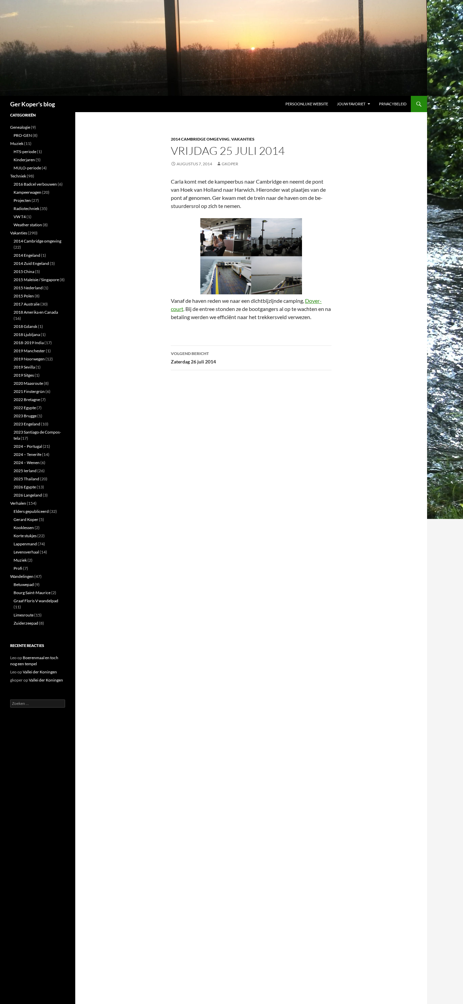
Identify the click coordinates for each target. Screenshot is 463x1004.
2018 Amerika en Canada (36, 312)
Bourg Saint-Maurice (32, 592)
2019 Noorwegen (29, 358)
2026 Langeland (28, 495)
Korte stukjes (25, 535)
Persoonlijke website (306, 104)
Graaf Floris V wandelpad (36, 600)
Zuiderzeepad (26, 623)
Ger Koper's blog (32, 104)
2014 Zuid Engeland (31, 263)
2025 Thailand (26, 478)
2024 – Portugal (28, 446)
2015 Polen (24, 295)
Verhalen (18, 503)
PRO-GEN (23, 135)
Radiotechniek (26, 208)
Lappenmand (25, 543)
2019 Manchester (29, 350)
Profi (18, 568)
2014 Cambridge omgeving (200, 139)
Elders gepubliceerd (31, 511)
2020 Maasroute (28, 383)
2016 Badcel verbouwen (35, 184)
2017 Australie (27, 304)
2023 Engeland (27, 423)
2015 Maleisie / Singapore (36, 279)
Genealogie (20, 127)
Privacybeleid (392, 104)
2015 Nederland (28, 287)
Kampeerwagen (27, 192)
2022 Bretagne (27, 399)
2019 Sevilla (24, 367)
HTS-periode (25, 151)
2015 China (24, 271)
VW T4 (20, 216)
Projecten (22, 200)
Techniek (18, 176)
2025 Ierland (25, 470)
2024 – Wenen (27, 462)
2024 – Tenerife (27, 454)
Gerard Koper (26, 519)
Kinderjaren (24, 159)
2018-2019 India (29, 342)
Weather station (28, 224)
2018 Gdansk (25, 326)
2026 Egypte (25, 486)
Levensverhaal (26, 552)
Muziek (16, 143)
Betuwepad (24, 584)
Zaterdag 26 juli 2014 (193, 357)
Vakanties (243, 139)
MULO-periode (27, 167)
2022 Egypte (25, 407)
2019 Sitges (24, 375)
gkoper (230, 163)
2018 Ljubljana (27, 334)
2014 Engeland (27, 255)
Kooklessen (24, 527)
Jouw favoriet (351, 104)
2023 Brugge (25, 415)
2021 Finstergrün (29, 391)
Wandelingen (22, 576)
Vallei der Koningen (40, 671)
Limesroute (24, 615)
